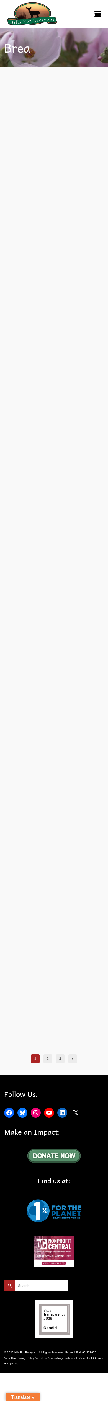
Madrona (32, 1044)
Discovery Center (35, 857)
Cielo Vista (77, 851)
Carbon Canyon (37, 662)
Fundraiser (49, 458)
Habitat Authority (79, 857)
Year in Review (32, 863)
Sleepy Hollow (75, 662)
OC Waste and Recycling (42, 245)
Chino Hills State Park (55, 851)
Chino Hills (33, 851)
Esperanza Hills (57, 857)
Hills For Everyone (69, 458)
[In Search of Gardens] (54, 531)
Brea (22, 245)
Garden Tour (56, 662)
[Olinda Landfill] (54, 130)
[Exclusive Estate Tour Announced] (54, 311)
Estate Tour (34, 458)
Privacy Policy (25, 1358)
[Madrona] (54, 930)
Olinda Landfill (69, 245)
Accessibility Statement (62, 1358)
